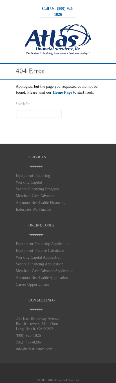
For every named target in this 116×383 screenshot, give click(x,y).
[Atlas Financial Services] (58, 54)
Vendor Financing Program (37, 189)
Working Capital (29, 182)
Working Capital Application (38, 257)
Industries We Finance (33, 209)
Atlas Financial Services (63, 380)
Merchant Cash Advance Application (44, 271)
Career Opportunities (32, 284)
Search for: (23, 104)
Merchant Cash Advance (35, 196)
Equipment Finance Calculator (40, 250)
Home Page (62, 92)
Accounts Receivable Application (42, 278)
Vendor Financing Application (39, 264)
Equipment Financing (33, 175)
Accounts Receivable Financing (41, 203)
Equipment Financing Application (43, 244)
